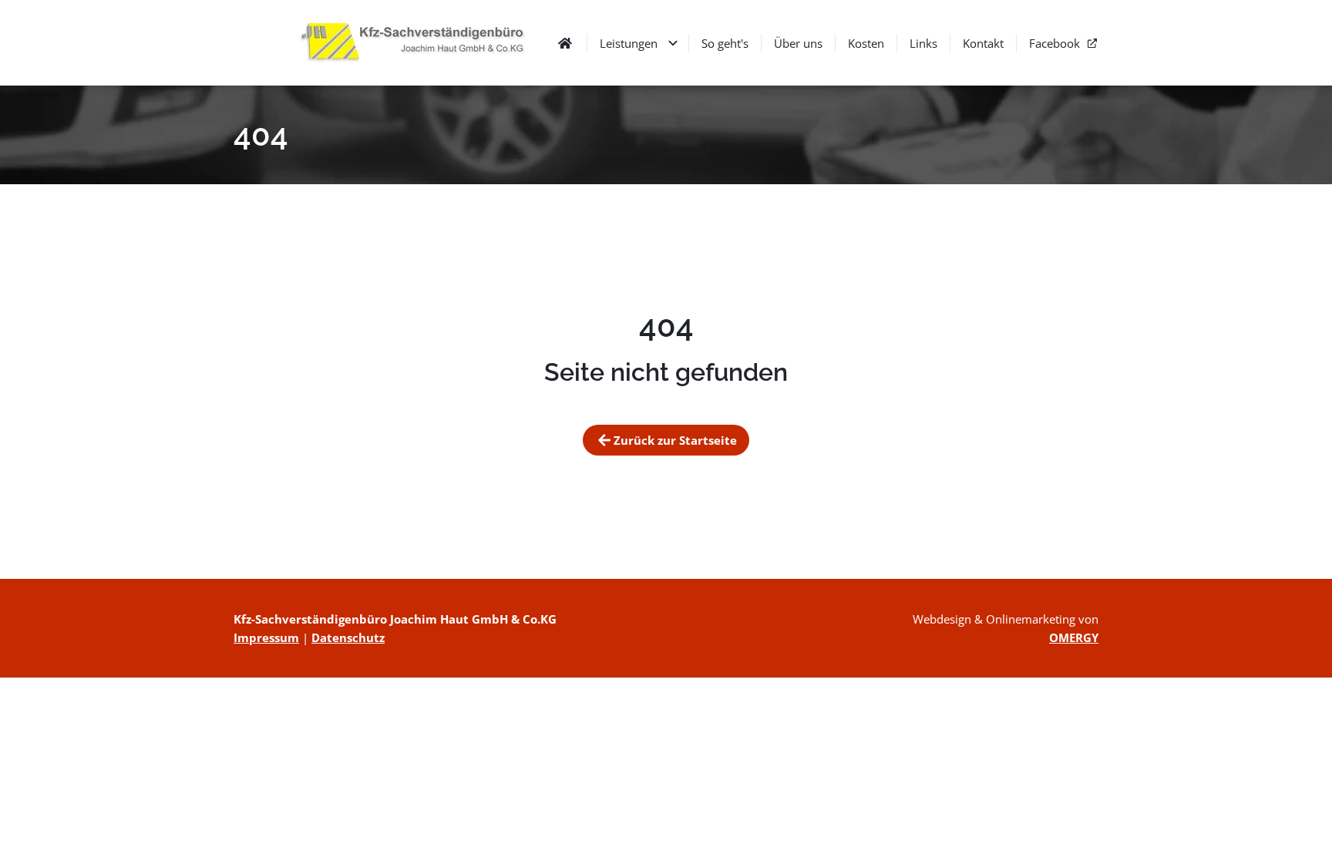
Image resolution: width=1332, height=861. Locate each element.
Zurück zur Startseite (675, 440)
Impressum (266, 637)
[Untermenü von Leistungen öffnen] (673, 43)
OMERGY (1073, 637)
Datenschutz (348, 637)
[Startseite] (418, 42)
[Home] (565, 43)
